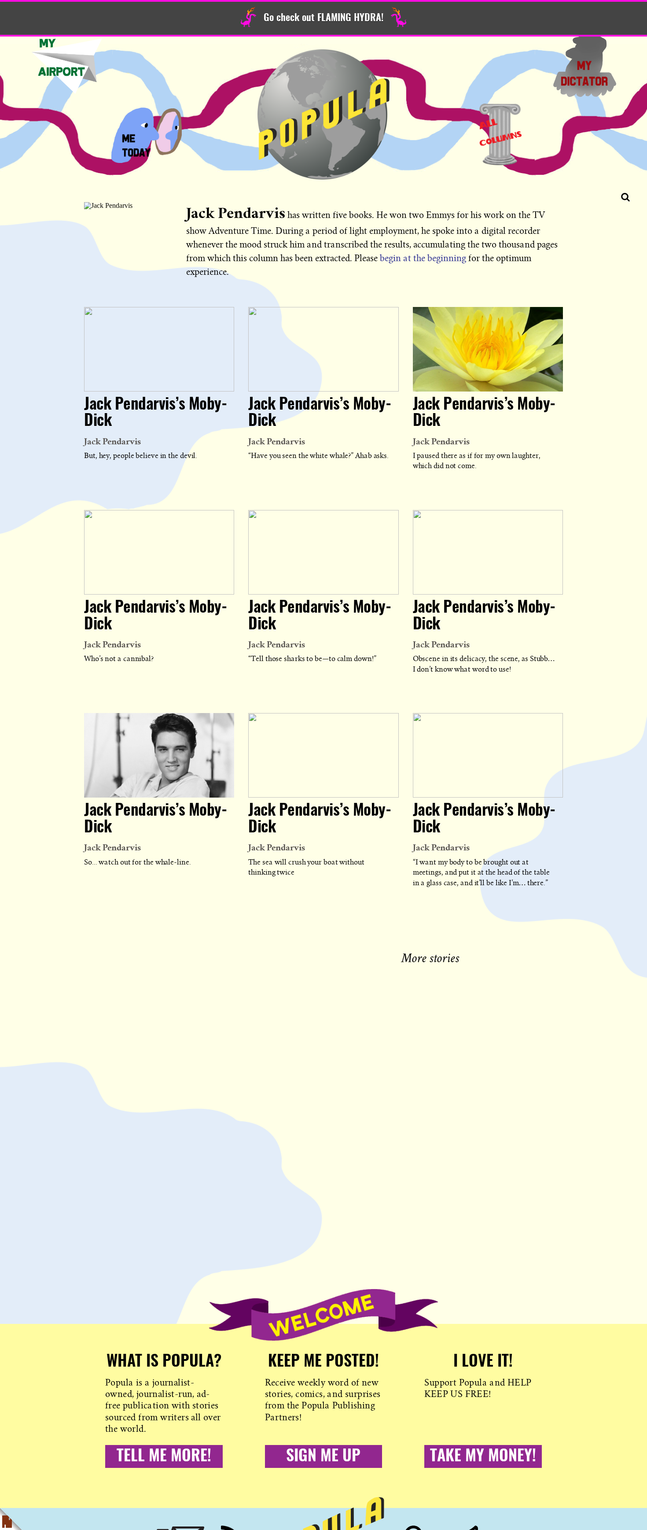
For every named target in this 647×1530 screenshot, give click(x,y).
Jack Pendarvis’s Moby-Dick (155, 413)
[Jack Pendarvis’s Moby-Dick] (159, 349)
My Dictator (584, 66)
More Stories (432, 957)
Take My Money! (483, 1456)
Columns (500, 134)
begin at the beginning (423, 258)
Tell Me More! (164, 1456)
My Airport (67, 66)
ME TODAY (146, 134)
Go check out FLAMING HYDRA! (323, 18)
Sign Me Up (323, 1456)
